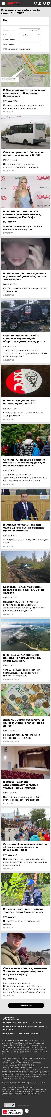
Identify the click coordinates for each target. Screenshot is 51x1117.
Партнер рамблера (23, 1105)
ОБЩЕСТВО (8, 112)
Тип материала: (9, 30)
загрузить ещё (26, 1005)
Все (5, 20)
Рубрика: (6, 35)
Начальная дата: (9, 40)
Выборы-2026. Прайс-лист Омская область (24, 1026)
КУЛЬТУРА (8, 233)
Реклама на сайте (11, 1023)
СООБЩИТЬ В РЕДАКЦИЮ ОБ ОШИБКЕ (20, 1033)
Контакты (7, 1030)
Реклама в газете (32, 1023)
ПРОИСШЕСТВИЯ (11, 679)
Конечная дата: (9, 45)
